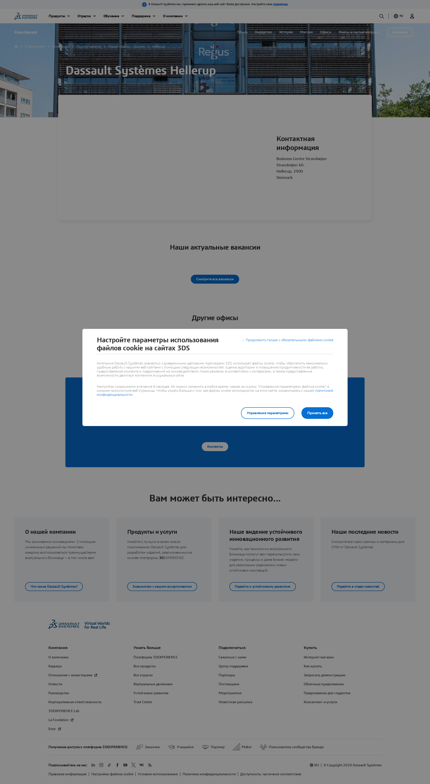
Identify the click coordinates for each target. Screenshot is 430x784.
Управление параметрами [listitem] (268, 413)
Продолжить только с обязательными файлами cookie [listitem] (289, 340)
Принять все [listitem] (317, 413)
